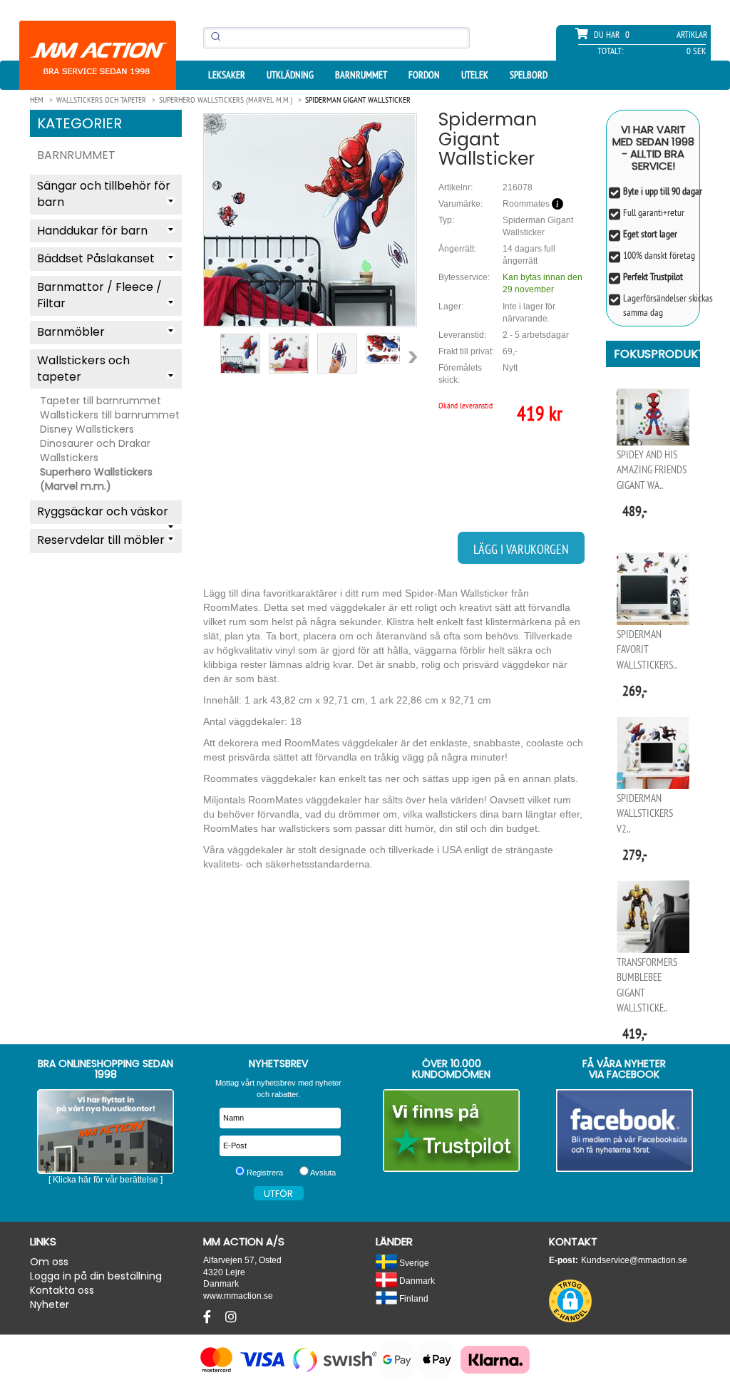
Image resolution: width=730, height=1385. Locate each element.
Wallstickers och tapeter (83, 368)
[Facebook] (209, 1317)
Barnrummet (361, 74)
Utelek (474, 74)
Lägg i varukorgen (521, 549)
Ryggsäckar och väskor (102, 511)
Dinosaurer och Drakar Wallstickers (95, 450)
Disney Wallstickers (87, 429)
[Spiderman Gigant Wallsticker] (310, 220)
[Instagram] (231, 1317)
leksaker (226, 74)
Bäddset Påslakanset (96, 258)
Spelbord (529, 74)
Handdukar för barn (92, 230)
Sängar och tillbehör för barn (103, 193)
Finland (412, 1298)
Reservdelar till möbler (101, 540)
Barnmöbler (71, 332)
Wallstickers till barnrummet (110, 415)
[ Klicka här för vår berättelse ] (105, 1180)
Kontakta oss (62, 1290)
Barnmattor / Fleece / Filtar (99, 295)
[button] (570, 1301)
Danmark (416, 1280)
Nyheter (49, 1304)
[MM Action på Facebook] (625, 1130)
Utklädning (290, 74)
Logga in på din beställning (96, 1276)
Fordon (424, 74)
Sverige (413, 1262)
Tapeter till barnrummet (100, 400)
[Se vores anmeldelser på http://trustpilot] (451, 1130)
